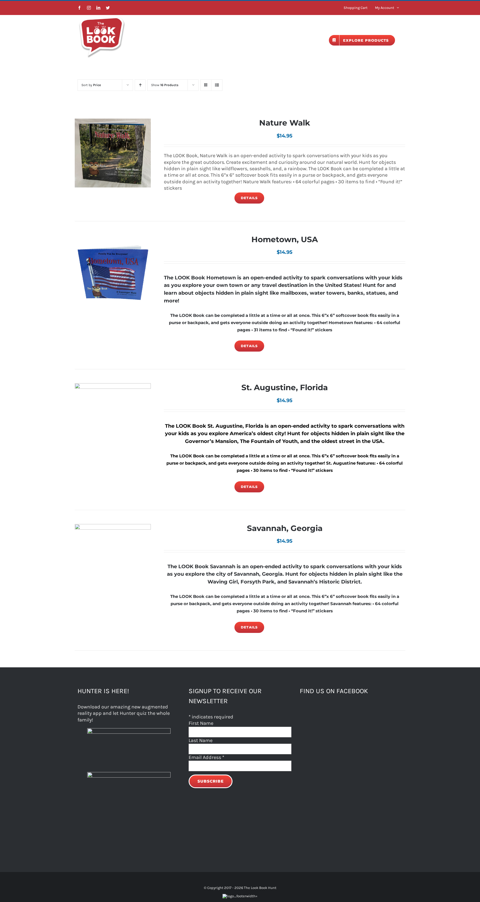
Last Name (200, 740)
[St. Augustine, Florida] (113, 421)
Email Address (206, 757)
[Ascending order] (140, 85)
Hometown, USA (284, 239)
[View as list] (216, 85)
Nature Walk (284, 122)
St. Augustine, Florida (284, 387)
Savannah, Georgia (284, 528)
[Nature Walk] (113, 153)
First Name (201, 723)
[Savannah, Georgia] (113, 562)
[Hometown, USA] (113, 273)
